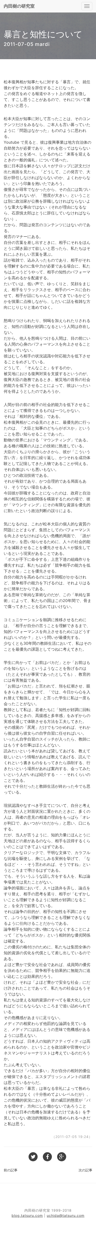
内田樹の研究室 (19, 6)
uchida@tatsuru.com (65, 1215)
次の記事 (85, 1170)
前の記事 (10, 1170)
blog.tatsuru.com (27, 1215)
